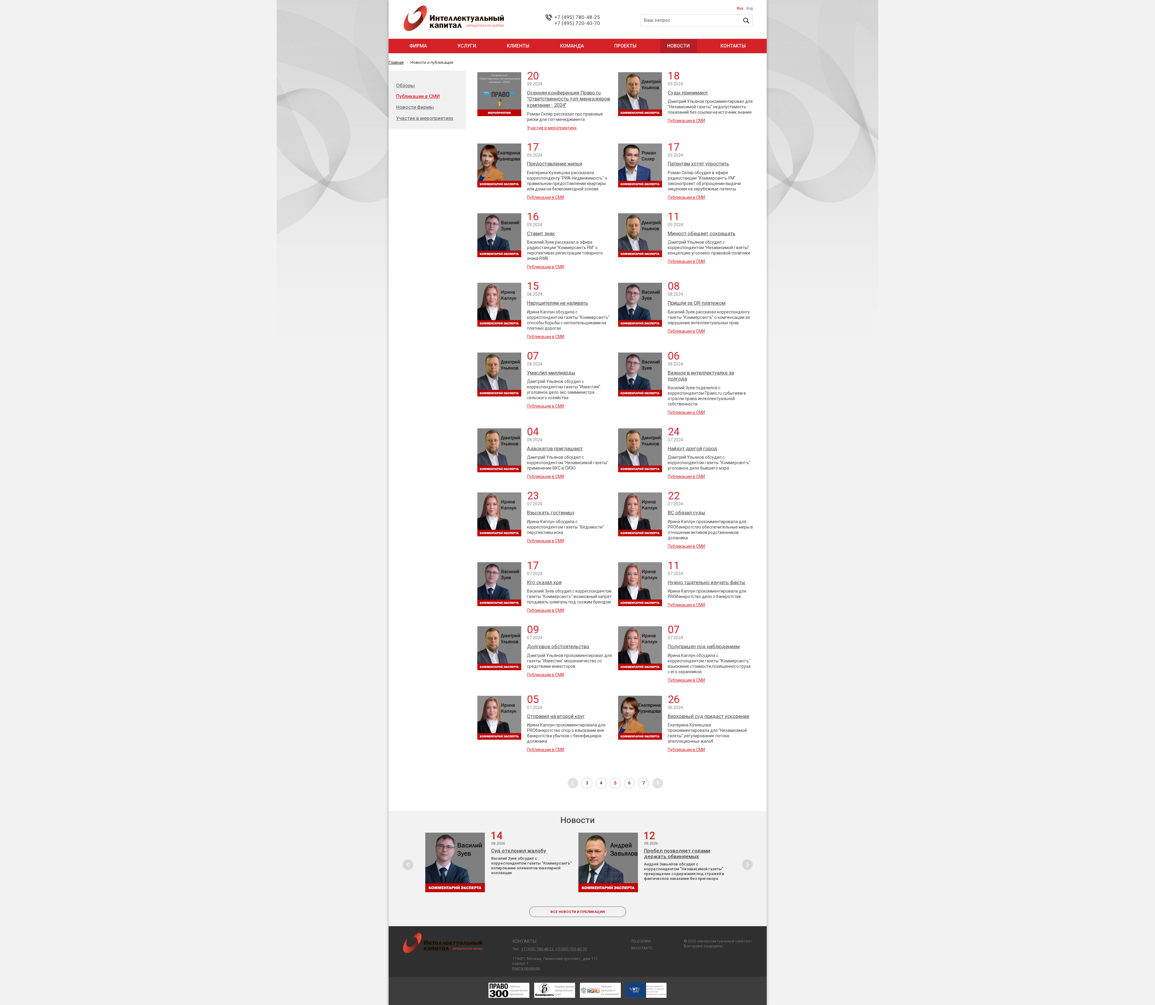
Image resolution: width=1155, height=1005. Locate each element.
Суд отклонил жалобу (518, 851)
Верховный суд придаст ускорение (708, 716)
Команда (572, 46)
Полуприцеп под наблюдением (704, 646)
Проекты (625, 46)
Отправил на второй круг (556, 716)
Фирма (418, 46)
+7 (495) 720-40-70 (577, 23)
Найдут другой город (692, 448)
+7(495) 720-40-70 (571, 949)
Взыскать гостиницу (550, 513)
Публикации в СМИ (686, 120)
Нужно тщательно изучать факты (706, 582)
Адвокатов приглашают (555, 448)
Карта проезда (526, 968)
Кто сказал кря (544, 582)
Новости (678, 46)
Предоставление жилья (554, 164)
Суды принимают (688, 93)
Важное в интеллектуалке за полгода (701, 376)
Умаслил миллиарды (551, 373)
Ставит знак (541, 233)
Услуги (466, 46)
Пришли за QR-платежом (696, 303)
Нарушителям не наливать (557, 303)
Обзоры (405, 85)
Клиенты (518, 46)
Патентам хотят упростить (698, 164)
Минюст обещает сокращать (701, 233)
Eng (750, 8)
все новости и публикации (577, 912)
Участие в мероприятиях (552, 127)
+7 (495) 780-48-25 (577, 17)
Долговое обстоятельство (558, 646)
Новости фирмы (415, 107)
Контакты (733, 46)
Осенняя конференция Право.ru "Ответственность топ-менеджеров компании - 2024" (568, 99)
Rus (740, 8)
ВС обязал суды (686, 513)
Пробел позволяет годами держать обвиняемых (677, 853)
